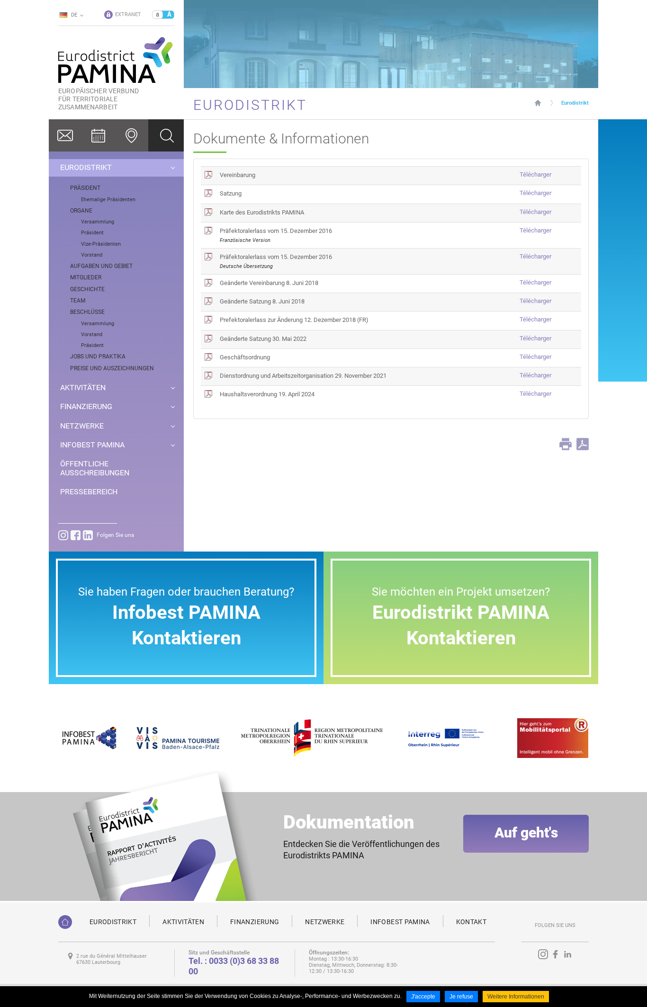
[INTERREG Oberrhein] (451, 737)
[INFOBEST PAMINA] (88, 737)
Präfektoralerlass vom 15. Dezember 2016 (276, 230)
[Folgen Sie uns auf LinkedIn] (88, 535)
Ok (166, 135)
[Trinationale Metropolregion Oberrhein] (311, 737)
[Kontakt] (65, 135)
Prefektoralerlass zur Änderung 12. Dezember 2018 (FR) (294, 319)
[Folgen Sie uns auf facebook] (76, 535)
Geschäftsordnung (245, 357)
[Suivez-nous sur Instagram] (63, 535)
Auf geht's (526, 832)
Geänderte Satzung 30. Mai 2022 (263, 338)
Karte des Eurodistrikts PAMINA (262, 212)
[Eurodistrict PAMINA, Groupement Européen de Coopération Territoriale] (65, 922)
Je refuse (461, 996)
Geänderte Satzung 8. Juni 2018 (262, 301)
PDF (582, 444)
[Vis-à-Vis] (177, 737)
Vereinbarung (237, 174)
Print (565, 444)
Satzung (231, 193)
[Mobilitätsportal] (552, 737)
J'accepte (423, 996)
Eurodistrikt (575, 103)
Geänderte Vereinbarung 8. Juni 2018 (269, 282)
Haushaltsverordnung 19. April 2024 (267, 394)
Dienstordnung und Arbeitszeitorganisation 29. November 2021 (303, 375)
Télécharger (535, 174)
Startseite (537, 102)
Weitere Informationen (515, 996)
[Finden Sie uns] (131, 135)
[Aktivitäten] (98, 135)
